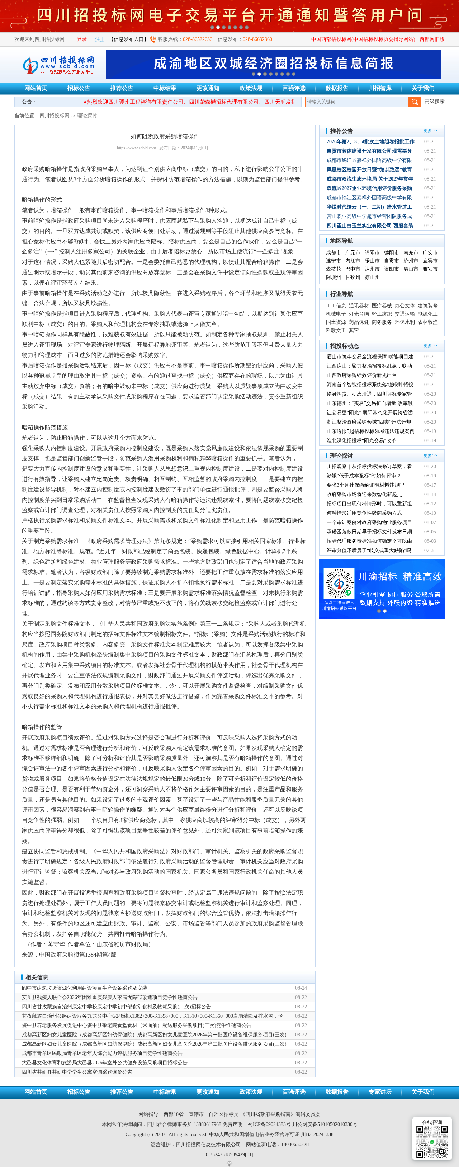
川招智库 (380, 88)
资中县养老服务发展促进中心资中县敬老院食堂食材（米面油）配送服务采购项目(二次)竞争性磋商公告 (136, 1025)
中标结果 (164, 88)
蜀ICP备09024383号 (269, 1124)
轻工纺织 (382, 314)
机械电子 (336, 314)
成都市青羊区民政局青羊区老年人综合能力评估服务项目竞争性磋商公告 (102, 1053)
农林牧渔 (428, 322)
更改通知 (208, 88)
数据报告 (337, 88)
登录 (82, 39)
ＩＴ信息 (336, 305)
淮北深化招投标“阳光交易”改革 (361, 440)
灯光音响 (359, 314)
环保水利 (405, 322)
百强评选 (294, 88)
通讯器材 (359, 305)
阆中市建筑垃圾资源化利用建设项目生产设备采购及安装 (84, 988)
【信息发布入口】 (129, 39)
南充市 (410, 252)
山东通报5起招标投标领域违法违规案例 (371, 431)
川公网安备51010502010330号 (325, 1124)
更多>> (430, 130)
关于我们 (423, 88)
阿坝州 (333, 277)
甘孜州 (352, 277)
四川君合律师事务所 (169, 1124)
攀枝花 (333, 269)
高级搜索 (435, 101)
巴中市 (352, 269)
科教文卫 (336, 330)
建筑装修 (428, 305)
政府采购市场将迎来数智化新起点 (364, 494)
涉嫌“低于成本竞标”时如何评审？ (364, 476)
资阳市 (391, 269)
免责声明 (233, 1124)
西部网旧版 (432, 39)
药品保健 (359, 322)
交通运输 (405, 314)
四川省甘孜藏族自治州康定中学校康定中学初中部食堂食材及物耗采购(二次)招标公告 (116, 1006)
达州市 (372, 269)
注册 (100, 39)
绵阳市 (372, 252)
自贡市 (391, 260)
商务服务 (382, 322)
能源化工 (428, 314)
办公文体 (405, 305)
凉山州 (372, 277)
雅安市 (430, 269)
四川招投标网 (54, 115)
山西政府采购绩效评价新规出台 (362, 375)
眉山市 (410, 269)
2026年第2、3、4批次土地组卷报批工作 (371, 141)
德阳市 (391, 252)
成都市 (333, 252)
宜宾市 (430, 260)
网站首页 (35, 88)
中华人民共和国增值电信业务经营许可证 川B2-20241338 (271, 1134)
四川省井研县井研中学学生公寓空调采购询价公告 (77, 1072)
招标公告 (78, 88)
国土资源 (336, 322)
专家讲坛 (380, 1092)
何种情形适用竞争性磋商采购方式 (364, 513)
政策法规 (251, 88)
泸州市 (410, 260)
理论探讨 (87, 115)
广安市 (430, 252)
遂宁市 (333, 260)
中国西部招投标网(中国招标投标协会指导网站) (363, 39)
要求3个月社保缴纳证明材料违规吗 (365, 485)
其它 (354, 330)
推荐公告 (121, 88)
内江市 (352, 260)
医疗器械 (382, 305)
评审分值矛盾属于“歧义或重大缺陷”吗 (369, 550)
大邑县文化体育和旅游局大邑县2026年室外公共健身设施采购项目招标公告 (105, 1062)
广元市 (352, 252)
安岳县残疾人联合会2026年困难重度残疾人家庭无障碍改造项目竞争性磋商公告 (110, 997)
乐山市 (372, 260)
